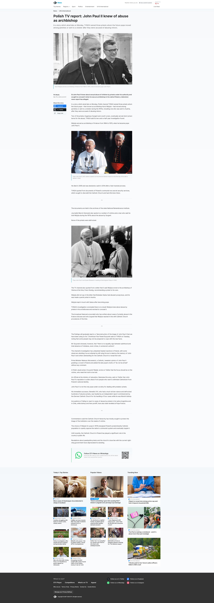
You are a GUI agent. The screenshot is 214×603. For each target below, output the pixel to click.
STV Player (57, 582)
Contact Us (83, 587)
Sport (73, 6)
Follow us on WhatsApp (117, 582)
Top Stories (57, 6)
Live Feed (157, 6)
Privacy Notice (74, 587)
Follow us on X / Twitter (117, 579)
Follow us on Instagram (137, 582)
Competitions (70, 582)
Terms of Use (65, 587)
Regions (65, 6)
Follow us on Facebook (137, 579)
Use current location (146, 2)
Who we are (56, 587)
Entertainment (89, 6)
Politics (80, 6)
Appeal (93, 582)
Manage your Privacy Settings (63, 592)
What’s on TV (83, 582)
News (55, 11)
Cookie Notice (92, 587)
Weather (127, 2)
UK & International (102, 6)
